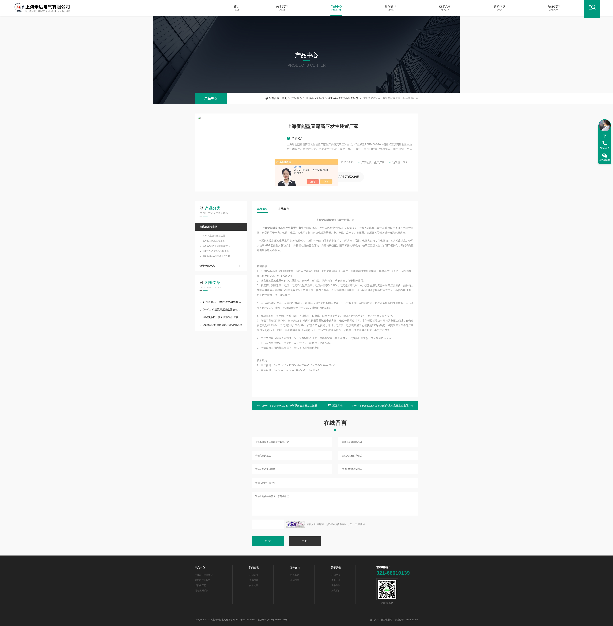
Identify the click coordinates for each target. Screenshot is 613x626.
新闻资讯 (390, 8)
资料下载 (499, 8)
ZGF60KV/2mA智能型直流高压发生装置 (294, 405)
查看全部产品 (207, 265)
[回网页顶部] (604, 136)
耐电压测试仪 (201, 590)
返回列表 (337, 405)
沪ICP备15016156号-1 (278, 619)
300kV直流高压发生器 (214, 240)
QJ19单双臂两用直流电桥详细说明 (222, 325)
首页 (236, 8)
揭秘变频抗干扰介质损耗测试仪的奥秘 (222, 317)
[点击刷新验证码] (295, 524)
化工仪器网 (386, 619)
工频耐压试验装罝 (204, 575)
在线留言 (283, 209)
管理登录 (399, 619)
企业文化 (335, 580)
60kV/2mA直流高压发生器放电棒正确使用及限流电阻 (222, 309)
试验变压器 (200, 585)
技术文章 (445, 8)
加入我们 (335, 590)
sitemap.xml (412, 619)
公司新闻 (253, 575)
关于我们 (282, 8)
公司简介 (335, 575)
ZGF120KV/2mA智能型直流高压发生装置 (385, 405)
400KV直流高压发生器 (214, 235)
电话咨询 (604, 147)
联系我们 (554, 8)
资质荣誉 (335, 585)
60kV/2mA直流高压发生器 (343, 98)
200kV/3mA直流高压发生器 (216, 246)
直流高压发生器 (315, 98)
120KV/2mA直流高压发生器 (216, 256)
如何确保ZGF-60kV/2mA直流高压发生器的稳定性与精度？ (222, 302)
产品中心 (336, 8)
